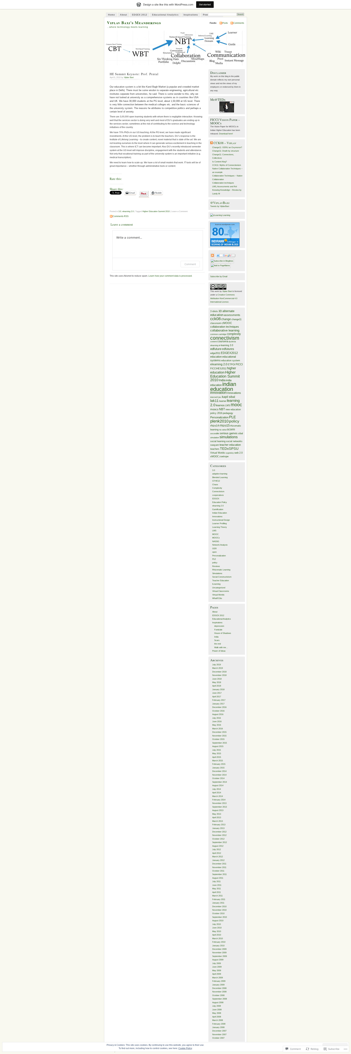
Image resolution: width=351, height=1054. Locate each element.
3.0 (119, 211)
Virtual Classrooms (220, 591)
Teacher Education (220, 580)
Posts (225, 23)
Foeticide (218, 630)
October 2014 (218, 778)
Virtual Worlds (217, 452)
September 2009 (219, 956)
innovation (218, 392)
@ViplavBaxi (219, 203)
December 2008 (219, 988)
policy (234, 421)
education (216, 356)
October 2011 (218, 871)
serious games (228, 433)
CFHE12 (216, 481)
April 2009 (216, 974)
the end (217, 644)
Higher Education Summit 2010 (156, 211)
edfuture (215, 349)
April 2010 (216, 935)
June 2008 (217, 1009)
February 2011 (218, 899)
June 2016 (217, 721)
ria (220, 430)
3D (220, 311)
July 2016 (216, 718)
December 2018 (219, 672)
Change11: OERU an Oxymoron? (227, 147)
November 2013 (219, 803)
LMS (227, 405)
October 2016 (218, 711)
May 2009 (216, 970)
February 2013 (218, 824)
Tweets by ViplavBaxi (219, 206)
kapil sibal (228, 396)
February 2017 (218, 700)
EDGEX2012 (229, 353)
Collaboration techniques (223, 183)
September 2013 (219, 807)
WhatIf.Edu (217, 598)
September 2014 (219, 782)
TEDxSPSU (229, 448)
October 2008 (218, 995)
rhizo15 (225, 425)
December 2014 (219, 771)
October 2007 (218, 1038)
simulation (214, 437)
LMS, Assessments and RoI (224, 186)
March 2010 (217, 938)
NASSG (215, 541)
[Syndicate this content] (211, 143)
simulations (229, 437)
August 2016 (217, 714)
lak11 (214, 401)
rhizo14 (214, 425)
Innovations (234, 392)
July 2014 (216, 789)
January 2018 (218, 689)
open (214, 552)
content (213, 341)
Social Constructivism (221, 577)
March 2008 (217, 1020)
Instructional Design (221, 520)
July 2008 (216, 1006)
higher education (223, 370)
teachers (214, 449)
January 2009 (218, 985)
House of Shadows (222, 633)
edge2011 (215, 353)
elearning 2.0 (128, 211)
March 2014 (217, 796)
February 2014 (218, 800)
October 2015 (218, 739)
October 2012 (218, 839)
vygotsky (230, 453)
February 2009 (218, 981)
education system (230, 360)
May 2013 (216, 814)
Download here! (226, 134)
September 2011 (219, 874)
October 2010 (218, 913)
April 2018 (216, 686)
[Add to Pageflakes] (220, 265)
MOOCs (216, 538)
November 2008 (219, 992)
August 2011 (217, 878)
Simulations (217, 573)
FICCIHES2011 (218, 368)
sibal (240, 433)
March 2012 (217, 856)
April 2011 (216, 892)
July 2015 (216, 750)
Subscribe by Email (218, 276)
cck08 (215, 318)
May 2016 (216, 725)
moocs (214, 409)
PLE (232, 417)
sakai (224, 430)
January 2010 (218, 945)
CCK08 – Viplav (225, 143)
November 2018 (219, 675)
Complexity (217, 488)
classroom (215, 323)
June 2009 (217, 967)
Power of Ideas (219, 651)
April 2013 (216, 817)
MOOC (215, 534)
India (222, 380)
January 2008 (218, 1027)
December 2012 (219, 832)
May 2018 (216, 682)
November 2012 (219, 835)
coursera (222, 341)
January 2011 (218, 903)
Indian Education (219, 513)
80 (218, 231)
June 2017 (217, 693)
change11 (236, 319)
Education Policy (219, 502)
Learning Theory (219, 527)
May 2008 (216, 1013)
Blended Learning (220, 477)
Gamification (217, 509)
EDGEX (215, 498)
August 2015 (217, 746)
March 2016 (217, 728)
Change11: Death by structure (225, 151)
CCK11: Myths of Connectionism (226, 165)
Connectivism (218, 491)
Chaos (215, 484)
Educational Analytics (165, 15)
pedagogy (228, 413)
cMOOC (227, 323)
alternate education (222, 313)
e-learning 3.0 (226, 345)
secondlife (214, 433)
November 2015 (219, 736)
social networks (234, 441)
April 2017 (216, 696)
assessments (232, 315)
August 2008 (217, 1002)
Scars (217, 640)
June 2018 (217, 679)
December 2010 (219, 906)
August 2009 (217, 960)
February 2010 (218, 942)
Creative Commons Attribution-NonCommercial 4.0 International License (223, 298)
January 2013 (218, 828)
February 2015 (218, 764)
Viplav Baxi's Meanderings (134, 22)
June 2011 (216, 885)
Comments (238, 23)
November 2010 (219, 910)
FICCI (239, 364)
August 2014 (217, 785)
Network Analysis (220, 545)
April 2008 (216, 1017)
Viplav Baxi (129, 77)
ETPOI (231, 364)
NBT (222, 409)
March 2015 (217, 760)
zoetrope (224, 456)
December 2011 (219, 864)
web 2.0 (238, 452)
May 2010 (216, 931)
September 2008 (219, 999)
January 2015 (218, 768)
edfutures (228, 348)
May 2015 (216, 753)
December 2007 (219, 1031)
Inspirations (191, 15)
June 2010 (217, 928)
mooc (236, 404)
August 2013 (217, 810)
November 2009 (219, 952)
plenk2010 (219, 421)
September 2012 (219, 842)
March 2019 (217, 668)
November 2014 (219, 775)
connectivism (224, 338)
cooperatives (218, 495)
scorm (231, 429)
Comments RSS (121, 216)
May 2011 (216, 888)
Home (111, 15)
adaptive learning (219, 474)
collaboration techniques (224, 326)
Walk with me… (221, 647)
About (123, 15)
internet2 (214, 397)
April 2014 (216, 792)
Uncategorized (218, 588)
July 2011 (216, 881)
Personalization (219, 417)
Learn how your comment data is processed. (170, 276)
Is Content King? (219, 162)
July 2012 (216, 849)
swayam (214, 445)
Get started (205, 4)
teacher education (230, 444)
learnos (220, 405)
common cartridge (218, 334)
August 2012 (217, 846)
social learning (217, 441)
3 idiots (214, 311)
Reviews (216, 566)
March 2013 (217, 821)
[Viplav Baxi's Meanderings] (222, 261)
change (226, 319)
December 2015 (219, 732)
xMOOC (214, 456)
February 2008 (218, 1024)
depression (219, 626)
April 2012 (216, 853)
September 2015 (219, 743)
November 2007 (219, 1034)
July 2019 (216, 664)
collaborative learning (224, 330)
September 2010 (219, 917)
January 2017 (218, 704)
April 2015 (216, 757)
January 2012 (218, 860)
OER (214, 548)
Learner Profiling (219, 523)
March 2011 (217, 896)
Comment (190, 264)
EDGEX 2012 (139, 15)
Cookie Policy (185, 1048)
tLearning (216, 584)
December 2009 (219, 949)
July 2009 (216, 963)
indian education (223, 386)
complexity (234, 333)
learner (222, 401)
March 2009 (217, 977)
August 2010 (217, 920)
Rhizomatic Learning (221, 570)
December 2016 (219, 707)
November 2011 (219, 867)
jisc (219, 397)
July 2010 (216, 924)
